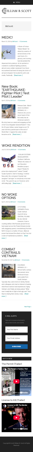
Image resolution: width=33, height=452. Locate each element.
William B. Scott (19, 443)
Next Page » (27, 306)
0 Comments (23, 41)
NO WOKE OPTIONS (9, 196)
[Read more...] (18, 75)
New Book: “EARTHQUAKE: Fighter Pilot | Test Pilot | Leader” (15, 91)
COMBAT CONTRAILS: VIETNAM (11, 252)
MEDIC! (7, 37)
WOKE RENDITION (16, 145)
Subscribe (16, 346)
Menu (18, 2)
